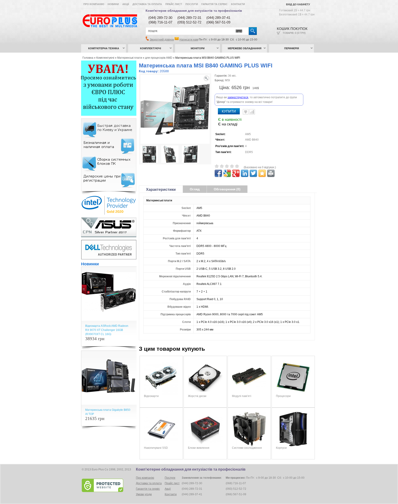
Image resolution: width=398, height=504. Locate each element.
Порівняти (252, 112)
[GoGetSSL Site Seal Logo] (108, 485)
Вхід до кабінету (298, 4)
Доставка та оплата (147, 4)
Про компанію (93, 4)
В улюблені (246, 112)
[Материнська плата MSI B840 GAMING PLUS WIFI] (149, 154)
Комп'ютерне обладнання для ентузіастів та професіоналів (194, 10)
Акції (125, 4)
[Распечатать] (271, 173)
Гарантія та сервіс (214, 4)
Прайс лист (173, 4)
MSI (227, 80)
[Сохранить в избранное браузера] (262, 173)
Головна (87, 57)
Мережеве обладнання (244, 48)
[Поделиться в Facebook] (218, 173)
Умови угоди (144, 494)
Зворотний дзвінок (162, 39)
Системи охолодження (247, 447)
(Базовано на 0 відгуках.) (260, 167)
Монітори (198, 48)
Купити (229, 111)
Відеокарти (151, 396)
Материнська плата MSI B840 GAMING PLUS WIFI (207, 57)
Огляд (195, 189)
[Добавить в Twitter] (253, 173)
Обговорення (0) (227, 189)
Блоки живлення (198, 447)
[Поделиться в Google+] (236, 173)
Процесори (283, 396)
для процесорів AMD (158, 57)
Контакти (238, 4)
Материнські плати (129, 57)
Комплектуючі (150, 48)
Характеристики (161, 189)
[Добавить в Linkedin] (244, 173)
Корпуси (281, 447)
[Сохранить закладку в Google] (227, 173)
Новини (113, 4)
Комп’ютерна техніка (103, 48)
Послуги (191, 4)
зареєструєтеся (238, 97)
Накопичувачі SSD (156, 447)
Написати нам (188, 39)
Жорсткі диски (197, 396)
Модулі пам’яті (241, 396)
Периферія (291, 48)
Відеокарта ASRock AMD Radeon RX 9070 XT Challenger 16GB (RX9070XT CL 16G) (106, 330)
